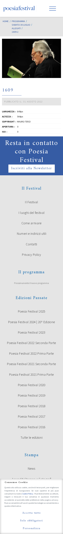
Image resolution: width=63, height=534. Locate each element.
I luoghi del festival (31, 213)
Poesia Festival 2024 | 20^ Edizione (31, 322)
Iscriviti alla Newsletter (31, 168)
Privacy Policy (31, 255)
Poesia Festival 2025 (31, 311)
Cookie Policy (28, 493)
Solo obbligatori (31, 520)
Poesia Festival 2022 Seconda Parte (31, 343)
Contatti (31, 244)
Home (6, 21)
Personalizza (31, 528)
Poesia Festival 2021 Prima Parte (31, 375)
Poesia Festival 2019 (31, 395)
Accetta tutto (31, 513)
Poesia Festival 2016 (31, 427)
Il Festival (31, 202)
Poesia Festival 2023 (31, 332)
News (31, 468)
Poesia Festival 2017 (31, 416)
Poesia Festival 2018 (31, 406)
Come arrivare (32, 223)
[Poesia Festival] (19, 8)
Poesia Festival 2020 (31, 385)
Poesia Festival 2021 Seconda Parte (31, 364)
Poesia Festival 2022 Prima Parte (31, 353)
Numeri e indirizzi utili (31, 234)
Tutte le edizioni (31, 437)
